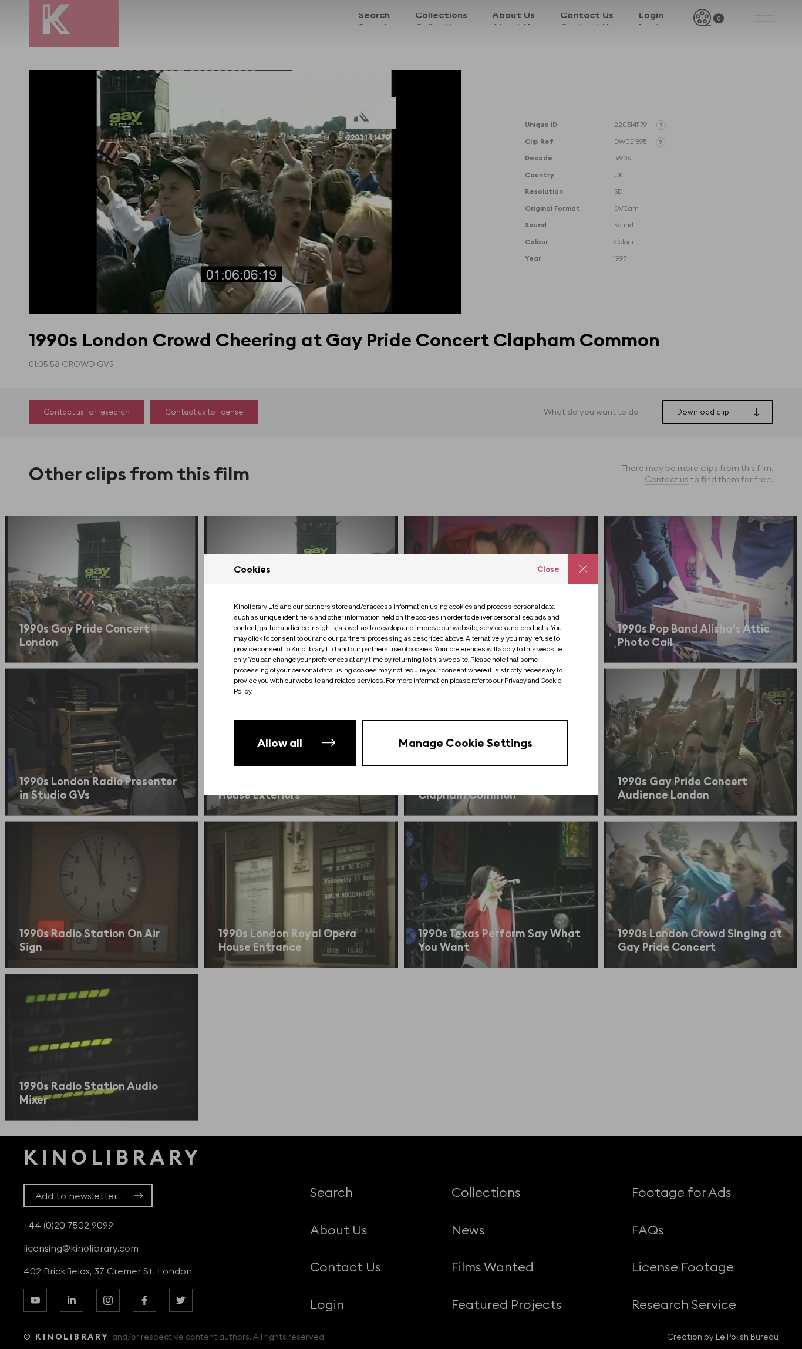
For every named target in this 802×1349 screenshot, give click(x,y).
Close (548, 569)
